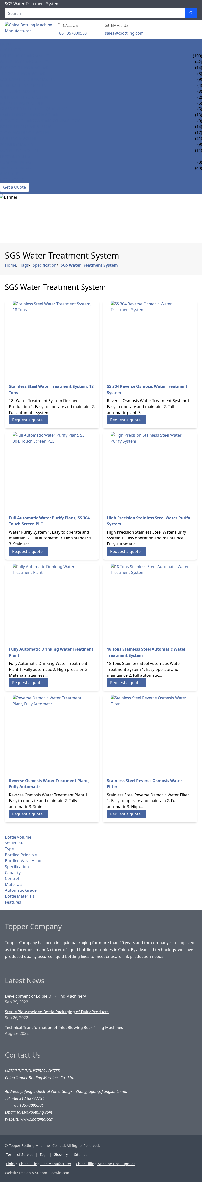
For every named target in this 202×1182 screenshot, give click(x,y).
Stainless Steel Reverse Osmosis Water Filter (144, 783)
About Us (9, 174)
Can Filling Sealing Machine (29, 115)
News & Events (15, 156)
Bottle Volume (18, 837)
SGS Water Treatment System (89, 265)
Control (12, 878)
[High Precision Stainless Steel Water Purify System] (150, 471)
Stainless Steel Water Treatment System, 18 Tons (51, 389)
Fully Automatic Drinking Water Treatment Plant (51, 652)
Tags (24, 265)
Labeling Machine (18, 138)
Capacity (13, 872)
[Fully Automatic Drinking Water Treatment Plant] (52, 603)
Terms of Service (19, 1154)
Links (10, 1163)
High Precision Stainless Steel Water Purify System (148, 521)
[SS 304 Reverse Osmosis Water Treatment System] (150, 340)
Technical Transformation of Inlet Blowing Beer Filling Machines (64, 1027)
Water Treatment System (26, 126)
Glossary (61, 1154)
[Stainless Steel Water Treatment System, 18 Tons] (52, 340)
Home (6, 44)
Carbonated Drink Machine (29, 79)
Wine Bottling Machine (24, 97)
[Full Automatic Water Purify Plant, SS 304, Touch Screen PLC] (52, 471)
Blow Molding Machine (25, 132)
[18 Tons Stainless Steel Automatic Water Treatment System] (150, 603)
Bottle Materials (19, 896)
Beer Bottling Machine (24, 85)
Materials (13, 884)
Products (10, 50)
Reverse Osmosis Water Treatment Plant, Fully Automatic (49, 783)
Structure (14, 843)
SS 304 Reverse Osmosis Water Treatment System (147, 389)
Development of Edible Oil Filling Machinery (45, 996)
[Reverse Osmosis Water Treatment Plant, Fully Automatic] (52, 734)
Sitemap (81, 1154)
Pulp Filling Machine (22, 103)
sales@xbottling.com (124, 33)
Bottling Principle (21, 855)
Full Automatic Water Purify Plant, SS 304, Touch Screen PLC (50, 521)
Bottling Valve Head (23, 860)
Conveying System (19, 150)
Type (9, 849)
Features (13, 902)
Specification (45, 265)
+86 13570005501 (73, 33)
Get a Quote (14, 187)
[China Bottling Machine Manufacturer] (34, 29)
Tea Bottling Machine (23, 73)
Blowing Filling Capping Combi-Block (40, 120)
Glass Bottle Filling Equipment (33, 109)
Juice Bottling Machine (24, 67)
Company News (15, 162)
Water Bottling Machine (26, 61)
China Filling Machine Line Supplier (105, 1163)
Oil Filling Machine (20, 91)
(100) (197, 56)
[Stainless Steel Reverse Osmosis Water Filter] (150, 734)
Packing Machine (18, 144)
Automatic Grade (21, 890)
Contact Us (12, 180)
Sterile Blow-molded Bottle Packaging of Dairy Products (57, 1011)
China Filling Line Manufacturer (45, 1163)
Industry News (15, 168)
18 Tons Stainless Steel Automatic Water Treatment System (146, 652)
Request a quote (27, 420)
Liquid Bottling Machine (26, 56)
